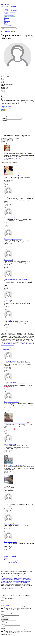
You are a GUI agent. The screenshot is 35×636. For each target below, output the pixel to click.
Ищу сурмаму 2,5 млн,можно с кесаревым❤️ (16, 423)
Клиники (6, 18)
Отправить (4, 140)
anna (5, 152)
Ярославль (16, 343)
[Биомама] (8, 299)
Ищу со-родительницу (10, 444)
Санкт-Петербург (9, 15)
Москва (6, 13)
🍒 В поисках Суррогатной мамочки (14, 465)
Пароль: (3, 603)
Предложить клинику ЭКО (11, 561)
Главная (6, 9)
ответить (18, 158)
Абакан (3, 343)
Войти (5, 24)
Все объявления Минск (7, 164)
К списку (23, 107)
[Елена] (8, 278)
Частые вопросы (17, 578)
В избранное (4, 107)
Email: (2, 616)
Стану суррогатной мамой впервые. (14, 484)
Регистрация (13, 6)
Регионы (3, 581)
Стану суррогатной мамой (11, 218)
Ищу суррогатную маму (10, 542)
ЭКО (7, 581)
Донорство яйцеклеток (15, 581)
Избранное (7, 21)
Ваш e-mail (4, 117)
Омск (25, 579)
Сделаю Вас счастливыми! (11, 175)
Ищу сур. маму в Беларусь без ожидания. (15, 197)
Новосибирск (26, 578)
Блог (5, 19)
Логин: (3, 601)
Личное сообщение (6, 106)
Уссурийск (9, 343)
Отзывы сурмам (5, 582)
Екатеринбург (4, 579)
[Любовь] (8, 195)
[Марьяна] (8, 216)
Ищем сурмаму (8, 300)
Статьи (6, 558)
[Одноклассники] (4, 110)
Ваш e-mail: (4, 623)
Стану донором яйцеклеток (11, 320)
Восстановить (4, 618)
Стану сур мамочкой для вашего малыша (15, 279)
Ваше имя (3, 118)
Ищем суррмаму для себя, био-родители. (15, 361)
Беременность (26, 581)
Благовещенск (30, 343)
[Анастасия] (8, 258)
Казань (29, 579)
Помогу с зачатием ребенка (11, 402)
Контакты (6, 22)
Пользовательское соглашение (18, 582)
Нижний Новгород (14, 579)
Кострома (22, 343)
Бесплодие (7, 559)
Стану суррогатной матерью (12, 563)
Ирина (2, 73)
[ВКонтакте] (2, 110)
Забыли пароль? (5, 605)
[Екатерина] (8, 174)
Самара (22, 579)
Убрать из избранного (14, 107)
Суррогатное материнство (11, 10)
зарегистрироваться (6, 634)
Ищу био (6, 503)
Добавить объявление (10, 12)
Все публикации (5, 349)
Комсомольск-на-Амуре (7, 345)
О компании (9, 578)
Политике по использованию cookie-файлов (13, 587)
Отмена (10, 140)
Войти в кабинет (5, 6)
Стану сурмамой (8, 260)
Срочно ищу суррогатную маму (13, 239)
